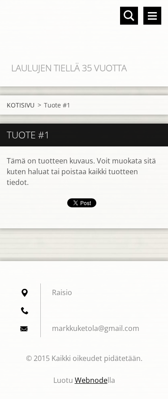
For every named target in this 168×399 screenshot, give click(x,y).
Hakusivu (129, 16)
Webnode (91, 380)
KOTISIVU (20, 105)
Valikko (152, 16)
